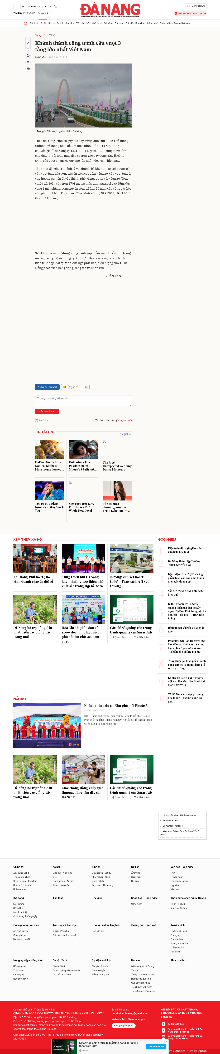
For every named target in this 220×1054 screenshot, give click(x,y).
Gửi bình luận (47, 411)
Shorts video (178, 960)
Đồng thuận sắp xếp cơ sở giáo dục (186, 629)
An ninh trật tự (20, 931)
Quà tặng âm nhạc (140, 982)
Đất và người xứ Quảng (142, 966)
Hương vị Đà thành (180, 943)
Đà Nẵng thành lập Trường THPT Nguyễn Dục (184, 562)
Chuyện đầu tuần (100, 966)
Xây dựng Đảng (21, 873)
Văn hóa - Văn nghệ (86, 23)
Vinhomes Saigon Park (173, 831)
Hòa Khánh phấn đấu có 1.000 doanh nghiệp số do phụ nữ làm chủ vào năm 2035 (81, 634)
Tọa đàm (175, 951)
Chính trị (33, 23)
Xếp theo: (100, 420)
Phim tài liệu (177, 939)
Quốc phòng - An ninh (26, 925)
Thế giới (129, 23)
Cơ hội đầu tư (60, 960)
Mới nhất (45, 13)
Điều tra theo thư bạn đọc (65, 935)
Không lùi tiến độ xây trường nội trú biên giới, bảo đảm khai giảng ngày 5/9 (186, 681)
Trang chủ (40, 35)
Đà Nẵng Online (176, 1024)
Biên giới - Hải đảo (22, 939)
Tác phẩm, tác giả (179, 881)
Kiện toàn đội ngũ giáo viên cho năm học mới (185, 550)
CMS (180, 1051)
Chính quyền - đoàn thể (24, 881)
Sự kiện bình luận (102, 960)
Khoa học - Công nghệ (146, 23)
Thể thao (119, 23)
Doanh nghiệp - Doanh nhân (67, 970)
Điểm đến (136, 877)
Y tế (100, 23)
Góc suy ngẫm (99, 970)
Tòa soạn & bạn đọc (65, 925)
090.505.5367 (184, 13)
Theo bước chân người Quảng (175, 23)
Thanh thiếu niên (61, 885)
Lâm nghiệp (19, 974)
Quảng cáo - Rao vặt (143, 925)
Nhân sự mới (19, 889)
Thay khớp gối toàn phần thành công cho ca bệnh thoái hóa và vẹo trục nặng (187, 664)
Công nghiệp (98, 881)
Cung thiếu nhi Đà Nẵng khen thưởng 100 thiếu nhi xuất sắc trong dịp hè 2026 (82, 581)
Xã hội (43, 23)
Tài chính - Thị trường (102, 885)
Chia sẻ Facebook (48, 387)
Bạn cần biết (98, 931)
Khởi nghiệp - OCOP (101, 877)
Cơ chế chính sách (62, 974)
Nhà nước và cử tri (22, 885)
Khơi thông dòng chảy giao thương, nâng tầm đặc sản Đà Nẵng (82, 792)
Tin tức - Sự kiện (179, 931)
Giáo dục (69, 23)
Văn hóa (175, 889)
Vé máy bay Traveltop (173, 826)
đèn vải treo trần (170, 820)
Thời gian (110, 420)
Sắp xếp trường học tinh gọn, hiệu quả (185, 592)
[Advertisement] (83, 226)
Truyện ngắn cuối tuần (142, 974)
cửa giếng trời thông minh (181, 815)
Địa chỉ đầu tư (59, 966)
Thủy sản (18, 970)
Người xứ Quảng (179, 908)
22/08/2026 (24, 13)
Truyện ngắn (177, 877)
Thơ (173, 873)
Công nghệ (136, 904)
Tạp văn (175, 885)
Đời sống (108, 23)
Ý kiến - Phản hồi (61, 931)
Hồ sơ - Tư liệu (178, 904)
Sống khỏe (18, 908)
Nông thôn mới (20, 978)
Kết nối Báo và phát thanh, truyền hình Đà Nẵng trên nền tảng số (181, 1013)
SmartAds (120, 637)
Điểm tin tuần (177, 947)
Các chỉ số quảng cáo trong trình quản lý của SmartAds (131, 629)
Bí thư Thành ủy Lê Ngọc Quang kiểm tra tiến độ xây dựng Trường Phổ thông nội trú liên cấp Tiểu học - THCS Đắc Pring (187, 611)
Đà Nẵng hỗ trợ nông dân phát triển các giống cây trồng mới (32, 632)
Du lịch (60, 23)
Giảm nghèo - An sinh (63, 881)
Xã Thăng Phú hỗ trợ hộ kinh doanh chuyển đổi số (33, 579)
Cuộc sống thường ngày (25, 916)
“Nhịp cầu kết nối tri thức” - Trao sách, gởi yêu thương (129, 581)
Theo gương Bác (21, 877)
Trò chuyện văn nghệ (141, 987)
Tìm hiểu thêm (156, 1046)
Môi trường (18, 904)
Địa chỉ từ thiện (20, 912)
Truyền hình (178, 925)
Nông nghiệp (19, 966)
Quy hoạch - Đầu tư (101, 873)
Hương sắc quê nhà (141, 978)
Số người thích (124, 420)
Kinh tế (51, 23)
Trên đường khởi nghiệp (143, 991)
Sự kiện (135, 881)
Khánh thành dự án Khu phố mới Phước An (117, 705)
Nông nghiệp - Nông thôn (28, 960)
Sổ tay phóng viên (101, 974)
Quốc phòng (19, 935)
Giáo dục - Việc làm (62, 873)
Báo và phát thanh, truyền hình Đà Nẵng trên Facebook (185, 1030)
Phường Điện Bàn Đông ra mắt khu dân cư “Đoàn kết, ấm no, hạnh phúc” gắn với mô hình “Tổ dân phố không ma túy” (186, 646)
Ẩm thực (135, 873)
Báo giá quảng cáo (123, 1025)
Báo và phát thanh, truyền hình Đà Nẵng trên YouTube (185, 1037)
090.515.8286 (199, 13)
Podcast (136, 960)
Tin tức (134, 970)
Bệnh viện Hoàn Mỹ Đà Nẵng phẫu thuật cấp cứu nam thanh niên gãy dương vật (186, 578)
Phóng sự (175, 935)
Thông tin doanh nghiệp (106, 925)
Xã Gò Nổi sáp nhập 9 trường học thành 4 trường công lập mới (185, 698)
